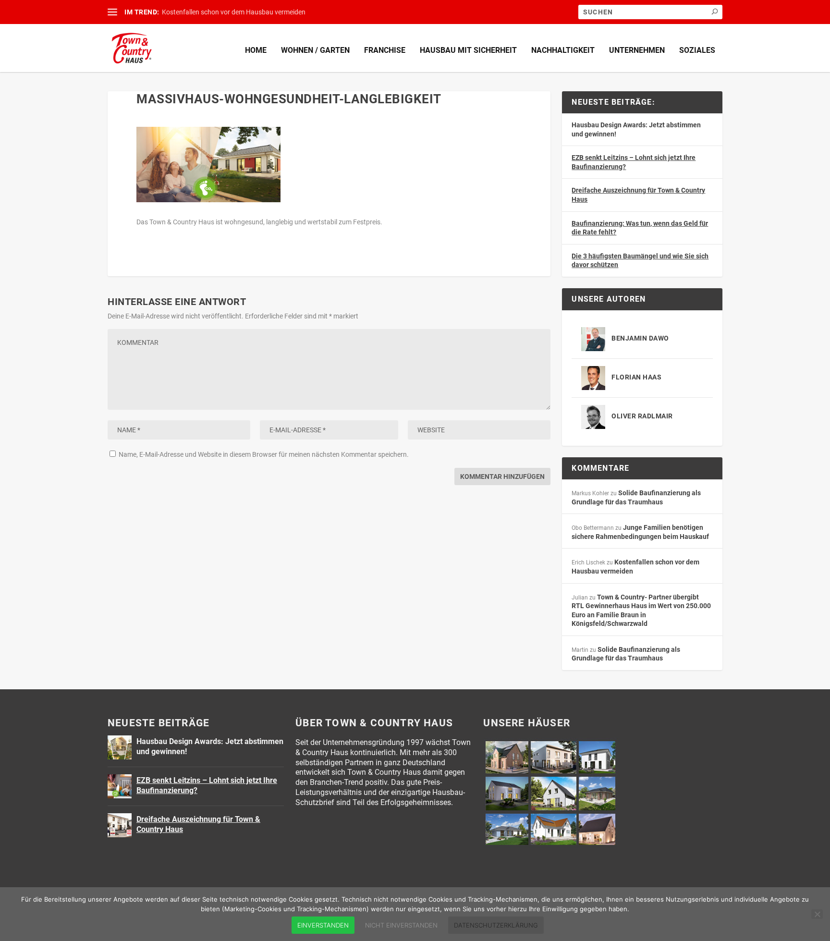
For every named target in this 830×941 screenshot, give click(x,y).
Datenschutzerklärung (496, 925)
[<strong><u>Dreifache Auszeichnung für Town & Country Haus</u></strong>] (120, 825)
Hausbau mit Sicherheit (468, 50)
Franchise (384, 50)
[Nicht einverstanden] (817, 914)
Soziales (697, 50)
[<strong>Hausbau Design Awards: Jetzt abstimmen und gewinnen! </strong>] (120, 747)
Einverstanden (323, 925)
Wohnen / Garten (315, 50)
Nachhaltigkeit (563, 50)
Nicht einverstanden (401, 925)
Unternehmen (637, 50)
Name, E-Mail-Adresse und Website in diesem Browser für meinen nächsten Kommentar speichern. (264, 454)
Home (256, 50)
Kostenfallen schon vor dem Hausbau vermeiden (233, 12)
